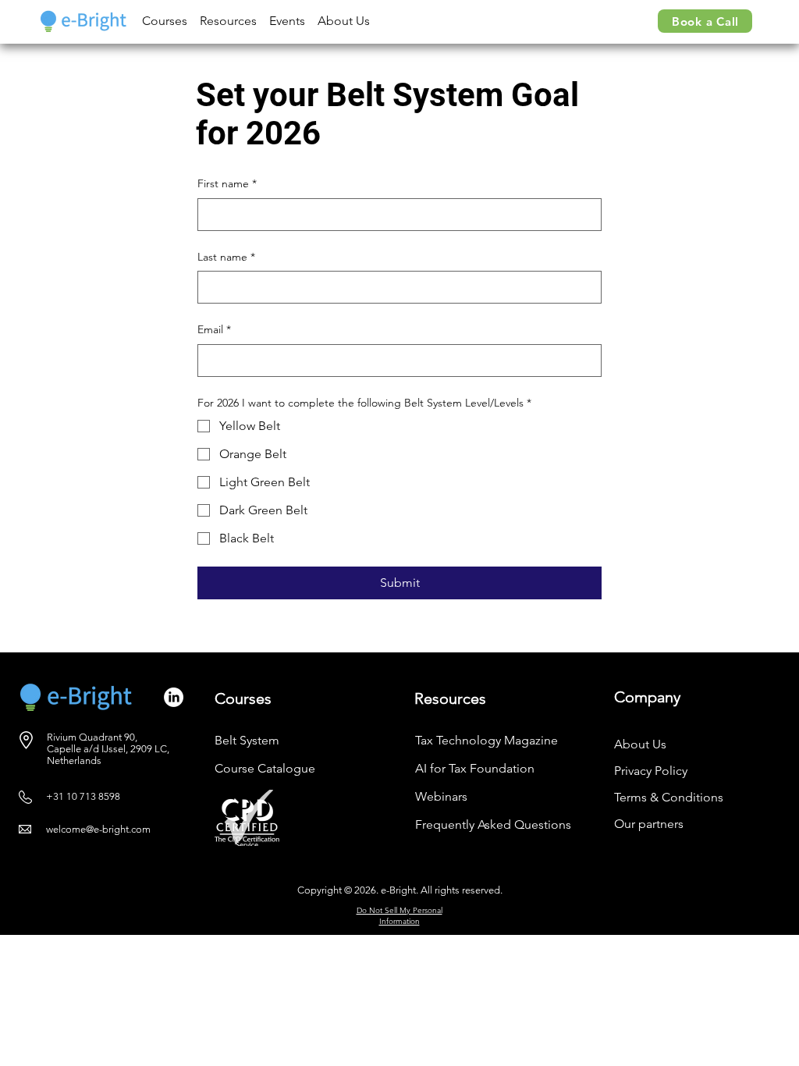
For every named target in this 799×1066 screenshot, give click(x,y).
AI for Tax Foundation (474, 768)
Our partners (649, 823)
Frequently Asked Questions (493, 824)
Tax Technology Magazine (486, 740)
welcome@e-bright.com (98, 829)
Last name (226, 257)
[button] (164, 20)
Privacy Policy (650, 770)
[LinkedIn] (173, 697)
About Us (640, 744)
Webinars (441, 796)
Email (214, 329)
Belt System (247, 740)
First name (227, 183)
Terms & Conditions (668, 797)
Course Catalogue (265, 768)
